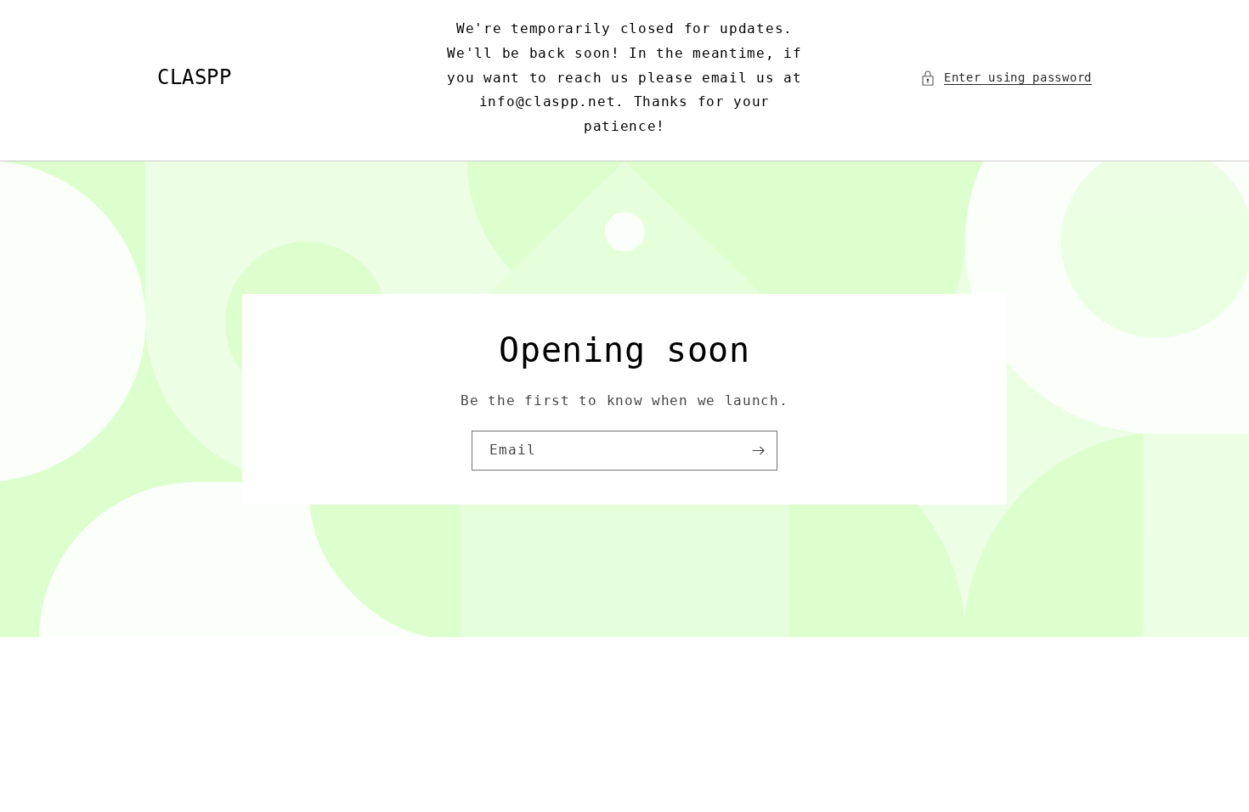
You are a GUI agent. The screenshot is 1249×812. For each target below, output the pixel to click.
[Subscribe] (758, 451)
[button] (1006, 77)
